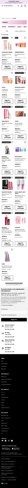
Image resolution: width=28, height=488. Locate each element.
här (16, 452)
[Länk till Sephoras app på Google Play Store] (6, 448)
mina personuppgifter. (16, 301)
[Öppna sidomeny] (2, 6)
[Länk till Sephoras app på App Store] (15, 448)
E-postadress (4, 309)
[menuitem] (21, 5)
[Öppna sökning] (18, 6)
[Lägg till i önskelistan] (12, 38)
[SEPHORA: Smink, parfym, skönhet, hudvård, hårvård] (8, 5)
